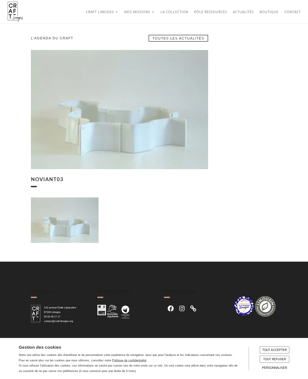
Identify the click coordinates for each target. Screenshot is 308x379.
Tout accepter (274, 350)
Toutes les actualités (178, 38)
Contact (292, 12)
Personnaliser (274, 368)
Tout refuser (274, 359)
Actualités (243, 12)
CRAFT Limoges (100, 12)
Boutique (269, 12)
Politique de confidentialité (129, 360)
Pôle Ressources (210, 12)
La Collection (174, 12)
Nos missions (137, 12)
